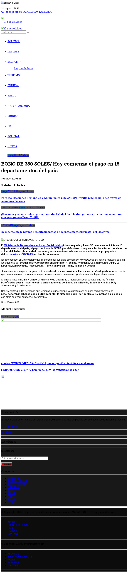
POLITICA (13, 41)
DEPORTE (13, 51)
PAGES (11, 527)
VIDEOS (12, 146)
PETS (10, 490)
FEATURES (13, 530)
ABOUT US (13, 522)
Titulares (25, 155)
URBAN (11, 502)
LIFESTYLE (13, 487)
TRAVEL (11, 499)
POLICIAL (13, 136)
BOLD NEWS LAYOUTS (19, 525)
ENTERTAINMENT (17, 481)
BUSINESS (13, 478)
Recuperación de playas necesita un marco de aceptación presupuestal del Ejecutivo (55, 231)
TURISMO (13, 75)
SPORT (11, 493)
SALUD (11, 95)
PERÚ (11, 126)
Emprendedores (23, 68)
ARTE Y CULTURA (18, 105)
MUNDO (12, 115)
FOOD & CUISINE (16, 484)
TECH (10, 496)
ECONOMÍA (14, 61)
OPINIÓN (13, 85)
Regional (21, 191)
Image (10, 155)
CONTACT (12, 533)
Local (27, 207)
